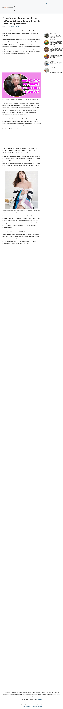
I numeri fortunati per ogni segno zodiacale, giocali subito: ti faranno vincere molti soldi (56, 43)
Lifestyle (41, 3)
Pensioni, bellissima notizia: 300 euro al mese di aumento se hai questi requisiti (56, 63)
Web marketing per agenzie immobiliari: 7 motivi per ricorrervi (56, 36)
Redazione (28, 706)
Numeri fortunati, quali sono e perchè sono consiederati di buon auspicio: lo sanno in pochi (56, 50)
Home (15, 3)
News (15, 6)
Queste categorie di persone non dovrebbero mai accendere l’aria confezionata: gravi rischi (56, 70)
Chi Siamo (23, 706)
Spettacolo (48, 3)
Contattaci (39, 699)
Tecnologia (54, 3)
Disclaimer (40, 706)
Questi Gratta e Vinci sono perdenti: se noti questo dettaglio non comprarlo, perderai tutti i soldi (56, 57)
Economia (35, 3)
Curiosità (21, 3)
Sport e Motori (28, 3)
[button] (15, 10)
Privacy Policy (34, 706)
